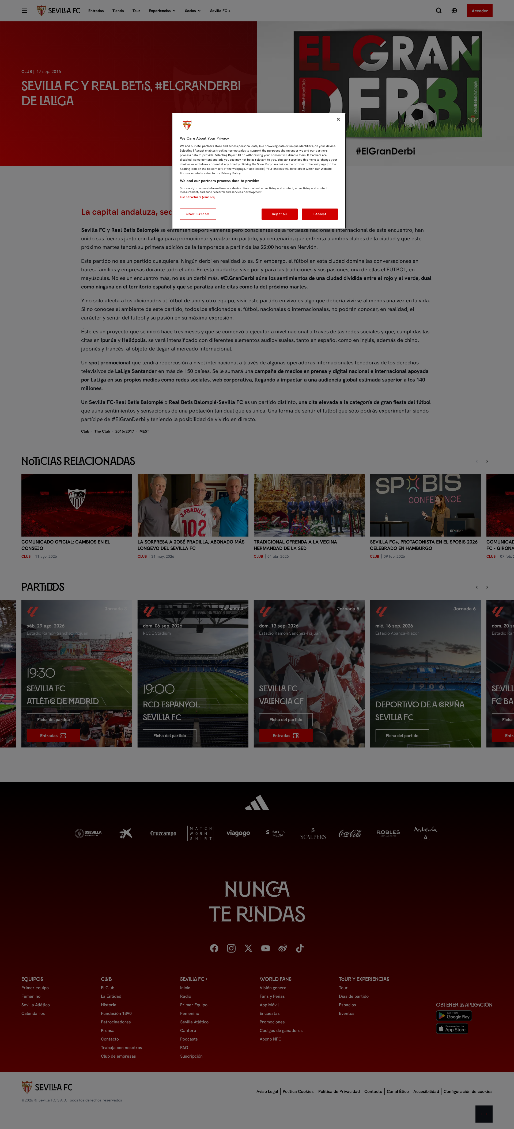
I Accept (319, 214)
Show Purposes (197, 214)
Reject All (279, 214)
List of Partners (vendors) (197, 197)
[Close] (338, 119)
